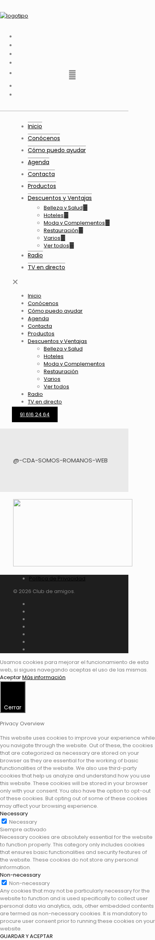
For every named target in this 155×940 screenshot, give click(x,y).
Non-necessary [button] (20, 875)
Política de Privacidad (57, 578)
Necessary (23, 822)
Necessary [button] (14, 813)
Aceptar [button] (10, 677)
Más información (44, 677)
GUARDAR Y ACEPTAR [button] (26, 936)
